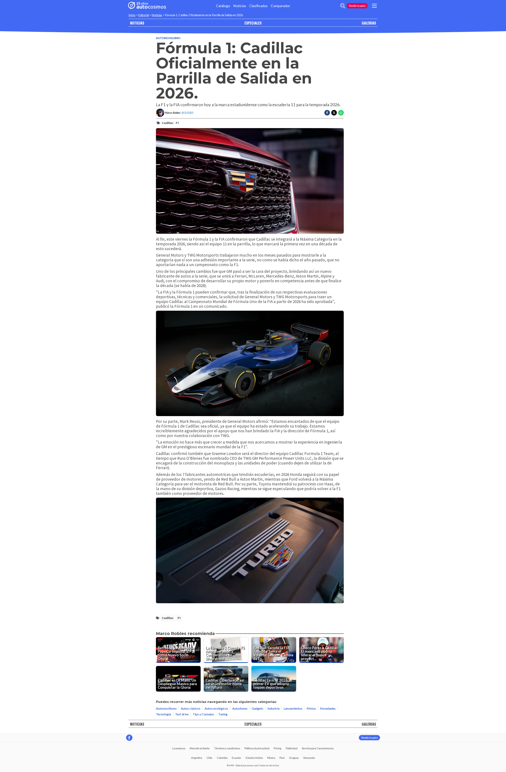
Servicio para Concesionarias (318, 748)
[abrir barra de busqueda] (342, 5)
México (271, 757)
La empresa (178, 748)
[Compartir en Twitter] (334, 112)
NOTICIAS (137, 22)
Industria (273, 708)
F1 (177, 123)
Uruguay (294, 757)
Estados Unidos (254, 757)
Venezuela (309, 757)
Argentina (196, 757)
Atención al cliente (200, 748)
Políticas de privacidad (257, 748)
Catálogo (223, 6)
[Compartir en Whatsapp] (341, 112)
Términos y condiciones (227, 748)
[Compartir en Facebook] (327, 112)
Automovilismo (168, 38)
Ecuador (236, 757)
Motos (311, 708)
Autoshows (239, 708)
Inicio (131, 15)
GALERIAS (369, 22)
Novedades (328, 708)
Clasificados (258, 6)
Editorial (143, 15)
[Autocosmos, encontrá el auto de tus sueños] (147, 5)
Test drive (182, 714)
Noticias (239, 6)
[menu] (374, 5)
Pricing (277, 748)
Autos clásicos (190, 708)
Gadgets (257, 708)
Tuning (223, 714)
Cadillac (168, 123)
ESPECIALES (253, 22)
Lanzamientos (293, 708)
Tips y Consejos (203, 714)
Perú (282, 757)
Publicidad (291, 748)
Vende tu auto (357, 5)
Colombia (222, 757)
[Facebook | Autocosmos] (129, 737)
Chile (209, 757)
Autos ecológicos (216, 708)
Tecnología (163, 714)
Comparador (280, 6)
